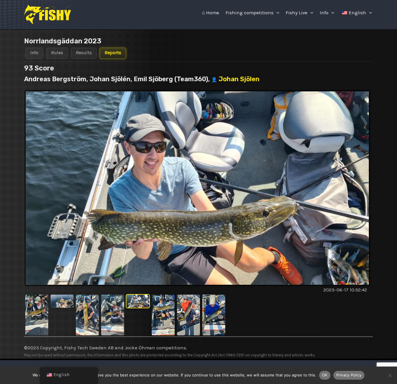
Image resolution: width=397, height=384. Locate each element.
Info (324, 12)
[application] (276, 12)
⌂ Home (210, 12)
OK (325, 375)
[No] (390, 375)
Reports (113, 52)
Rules (57, 52)
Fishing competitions (249, 12)
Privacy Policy (349, 375)
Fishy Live (296, 12)
